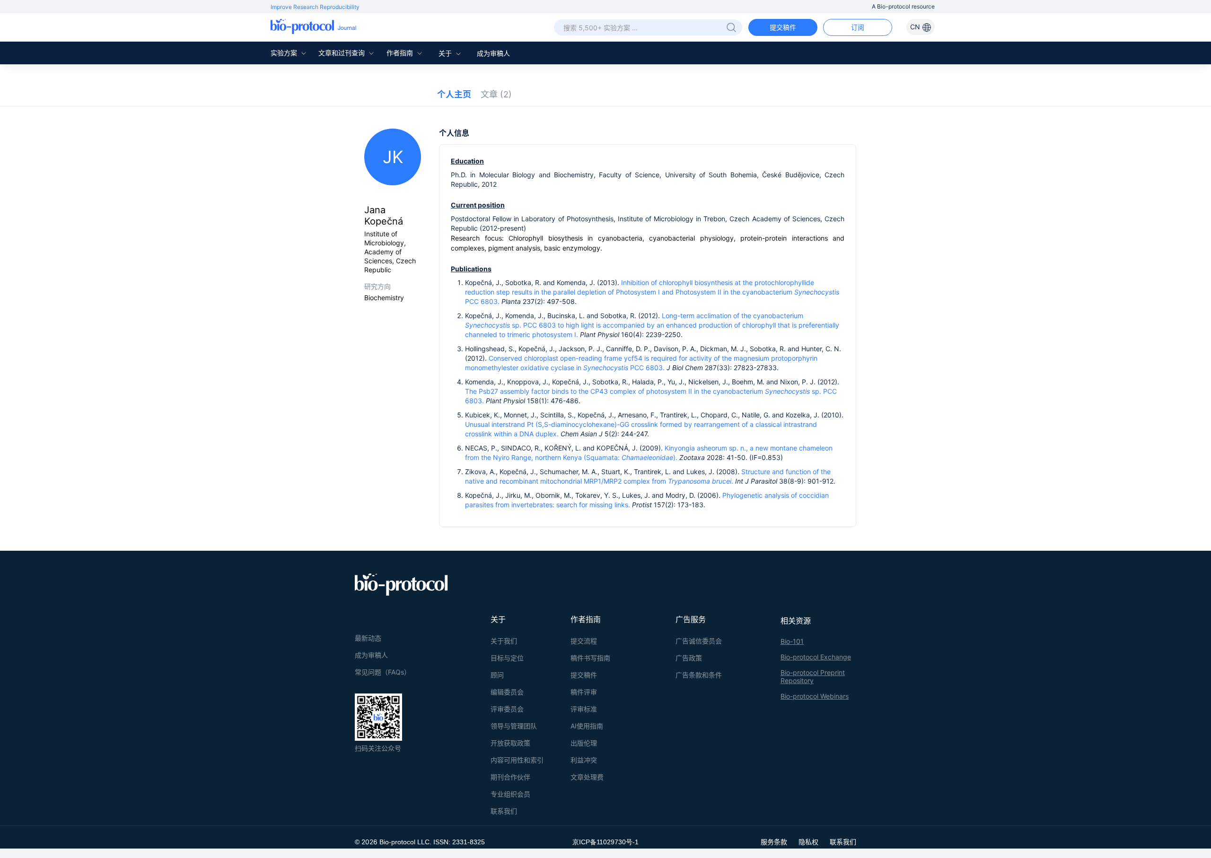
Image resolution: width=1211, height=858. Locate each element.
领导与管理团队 (514, 726)
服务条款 (774, 842)
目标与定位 (507, 658)
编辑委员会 (507, 692)
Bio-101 (792, 641)
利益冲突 (583, 760)
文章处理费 (587, 777)
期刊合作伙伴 (510, 777)
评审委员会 (507, 709)
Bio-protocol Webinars (815, 696)
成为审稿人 (493, 53)
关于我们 (504, 641)
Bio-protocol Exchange (816, 657)
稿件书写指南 (590, 658)
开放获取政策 (510, 743)
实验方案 (285, 53)
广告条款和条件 (699, 675)
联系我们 (504, 811)
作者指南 (400, 53)
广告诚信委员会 (699, 641)
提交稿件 (783, 27)
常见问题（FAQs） (383, 672)
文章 (496, 94)
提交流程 (583, 641)
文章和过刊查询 (342, 53)
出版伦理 (583, 743)
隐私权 (808, 842)
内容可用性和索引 (517, 760)
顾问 (497, 675)
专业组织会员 (510, 794)
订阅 (857, 27)
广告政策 (689, 658)
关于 (446, 53)
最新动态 (368, 638)
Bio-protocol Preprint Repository (813, 676)
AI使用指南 (586, 726)
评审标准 (583, 709)
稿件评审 (583, 692)
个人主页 (454, 94)
